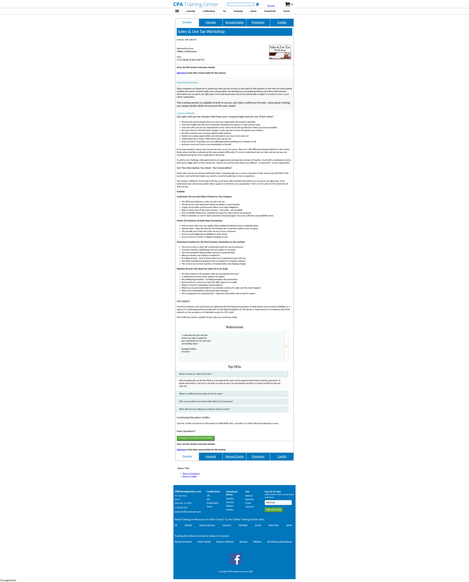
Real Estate (274, 525)
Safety (289, 525)
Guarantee (249, 499)
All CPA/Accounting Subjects (279, 542)
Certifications (209, 11)
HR (176, 525)
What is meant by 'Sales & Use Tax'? (195, 374)
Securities (230, 499)
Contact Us (249, 507)
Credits (282, 22)
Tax (224, 11)
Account (271, 6)
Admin (253, 11)
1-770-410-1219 (181, 507)
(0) (291, 4)
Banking (188, 525)
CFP (208, 499)
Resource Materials (225, 542)
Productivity (270, 11)
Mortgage (243, 525)
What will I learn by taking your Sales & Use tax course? (204, 409)
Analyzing (238, 11)
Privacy (248, 503)
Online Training (204, 542)
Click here (181, 73)
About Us (248, 496)
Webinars (230, 506)
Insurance (230, 502)
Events (287, 11)
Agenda (211, 22)
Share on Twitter (189, 476)
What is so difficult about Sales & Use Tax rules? (201, 394)
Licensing (191, 11)
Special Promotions (183, 542)
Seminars (229, 510)
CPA (208, 496)
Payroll (209, 507)
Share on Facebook (190, 474)
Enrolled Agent (213, 503)
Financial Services (207, 525)
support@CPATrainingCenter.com (188, 512)
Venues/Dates (234, 22)
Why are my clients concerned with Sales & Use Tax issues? (206, 401)
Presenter (258, 22)
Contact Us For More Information (195, 438)
